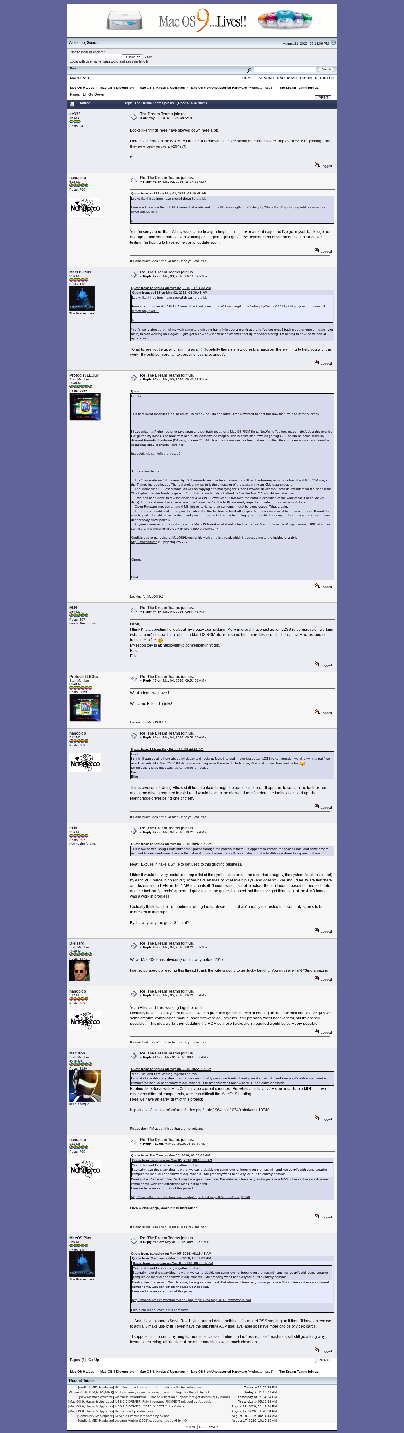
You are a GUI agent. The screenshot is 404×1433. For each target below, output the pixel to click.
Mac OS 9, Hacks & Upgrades (91, 1401)
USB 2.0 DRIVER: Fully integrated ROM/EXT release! (154, 1401)
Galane (179, 1406)
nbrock (225, 1397)
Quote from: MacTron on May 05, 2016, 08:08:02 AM (170, 1155)
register (98, 52)
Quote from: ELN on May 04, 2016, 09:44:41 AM (167, 749)
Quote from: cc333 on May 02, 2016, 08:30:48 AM (168, 193)
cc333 (74, 114)
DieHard (76, 943)
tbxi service (123, 1411)
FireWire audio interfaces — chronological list (147, 1387)
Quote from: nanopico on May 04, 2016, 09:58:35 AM (171, 843)
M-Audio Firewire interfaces (134, 1416)
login (84, 52)
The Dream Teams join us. (163, 114)
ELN (73, 608)
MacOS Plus (80, 272)
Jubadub (204, 1401)
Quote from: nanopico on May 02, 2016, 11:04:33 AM (171, 288)
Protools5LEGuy (84, 375)
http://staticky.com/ (204, 528)
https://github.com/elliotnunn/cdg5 (156, 453)
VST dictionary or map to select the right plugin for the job (157, 1392)
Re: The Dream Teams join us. (167, 178)
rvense (164, 1416)
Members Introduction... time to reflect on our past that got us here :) (165, 1397)
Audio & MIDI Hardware (96, 1387)
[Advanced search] (249, 69)
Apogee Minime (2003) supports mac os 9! (146, 1420)
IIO (207, 1392)
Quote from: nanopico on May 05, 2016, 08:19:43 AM (171, 1253)
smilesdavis (194, 1387)
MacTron (77, 1053)
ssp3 (268, 87)
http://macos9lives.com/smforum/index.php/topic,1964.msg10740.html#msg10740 (200, 1110)
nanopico (77, 178)
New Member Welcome (96, 1397)
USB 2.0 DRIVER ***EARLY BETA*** (142, 1406)
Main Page (80, 78)
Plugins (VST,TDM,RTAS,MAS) (91, 1392)
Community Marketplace (95, 1416)
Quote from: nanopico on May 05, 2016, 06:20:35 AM (171, 1069)
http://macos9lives (144, 542)
